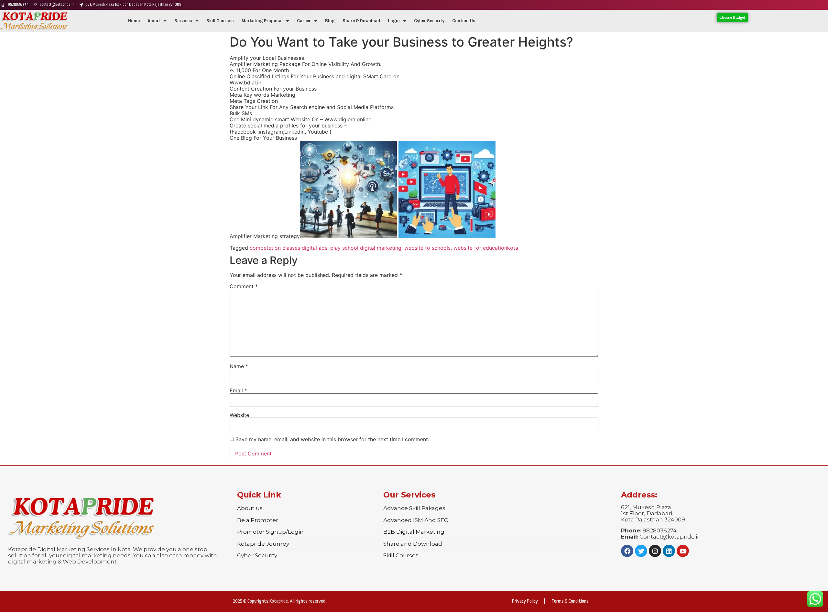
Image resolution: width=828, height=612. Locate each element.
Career (304, 20)
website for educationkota (485, 248)
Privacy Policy (525, 601)
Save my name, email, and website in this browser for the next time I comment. (332, 439)
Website (239, 415)
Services (183, 20)
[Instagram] (655, 551)
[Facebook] (627, 551)
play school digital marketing (365, 248)
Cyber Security (429, 20)
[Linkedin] (669, 551)
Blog (330, 20)
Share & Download (361, 20)
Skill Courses (220, 20)
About (153, 20)
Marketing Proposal (262, 20)
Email (238, 390)
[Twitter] (641, 551)
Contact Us (463, 20)
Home (134, 20)
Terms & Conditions (570, 601)
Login (394, 20)
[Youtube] (683, 551)
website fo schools (427, 248)
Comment (244, 286)
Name (239, 366)
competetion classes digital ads (288, 248)
